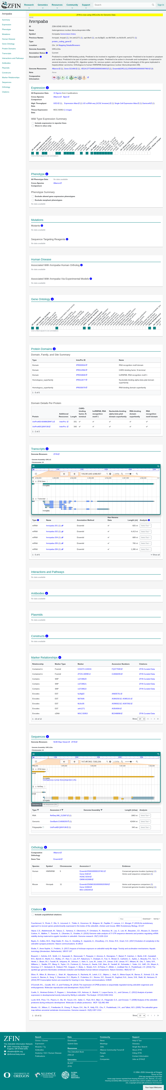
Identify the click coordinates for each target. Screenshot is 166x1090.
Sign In (161, 5)
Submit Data (73, 1044)
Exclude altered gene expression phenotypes (55, 196)
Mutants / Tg (40, 1047)
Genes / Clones (41, 1040)
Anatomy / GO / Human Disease (48, 1053)
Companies (104, 1059)
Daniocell (146, 103)
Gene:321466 (69, 69)
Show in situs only (43, 126)
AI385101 (126, 699)
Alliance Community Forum (111, 1050)
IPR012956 (80, 370)
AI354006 (116, 708)
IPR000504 (80, 365)
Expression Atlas (71, 103)
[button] (38, 810)
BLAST (70, 1063)
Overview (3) (36, 804)
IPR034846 (80, 375)
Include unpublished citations (48, 915)
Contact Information (140, 1056)
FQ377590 (116, 669)
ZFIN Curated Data (147, 669)
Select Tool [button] (145, 526)
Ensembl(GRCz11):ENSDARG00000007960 (131, 69)
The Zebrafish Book (76, 1052)
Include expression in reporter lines (50, 123)
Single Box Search (139, 1047)
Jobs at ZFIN (137, 1059)
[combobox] (124, 4)
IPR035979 (80, 388)
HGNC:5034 (85, 877)
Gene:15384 (85, 887)
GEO (55, 103)
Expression (39, 1044)
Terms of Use (156, 1074)
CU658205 (116, 674)
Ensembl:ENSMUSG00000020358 (94, 884)
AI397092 (126, 704)
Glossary (136, 1044)
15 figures (57, 93)
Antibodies (39, 1050)
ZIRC (70, 1055)
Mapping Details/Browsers (69, 45)
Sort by (156, 919)
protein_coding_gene (60, 41)
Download (146, 919)
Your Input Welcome (153, 1087)
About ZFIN (137, 1050)
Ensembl (57, 859)
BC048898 (116, 713)
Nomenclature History (68, 34)
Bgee (65, 97)
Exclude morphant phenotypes (48, 200)
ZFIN (55, 454)
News (102, 1040)
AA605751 (116, 694)
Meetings (104, 1044)
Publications (40, 1056)
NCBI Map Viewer (60, 742)
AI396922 (116, 704)
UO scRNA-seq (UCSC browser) (96, 103)
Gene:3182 (84, 874)
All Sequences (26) (50, 804)
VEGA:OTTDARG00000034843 (94, 69)
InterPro (63, 422)
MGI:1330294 (85, 890)
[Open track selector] (36, 474)
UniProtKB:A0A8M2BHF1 (42, 422)
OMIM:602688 (85, 879)
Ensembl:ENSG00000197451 (92, 871)
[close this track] (35, 481)
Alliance (55, 69)
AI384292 (116, 699)
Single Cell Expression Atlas (126, 103)
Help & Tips (137, 1040)
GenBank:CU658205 (58, 821)
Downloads (72, 1040)
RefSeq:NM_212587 (58, 815)
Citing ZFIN (137, 1053)
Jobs (102, 1047)
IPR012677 (80, 380)
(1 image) (68, 110)
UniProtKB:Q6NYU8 (40, 427)
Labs (102, 1056)
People (103, 1053)
